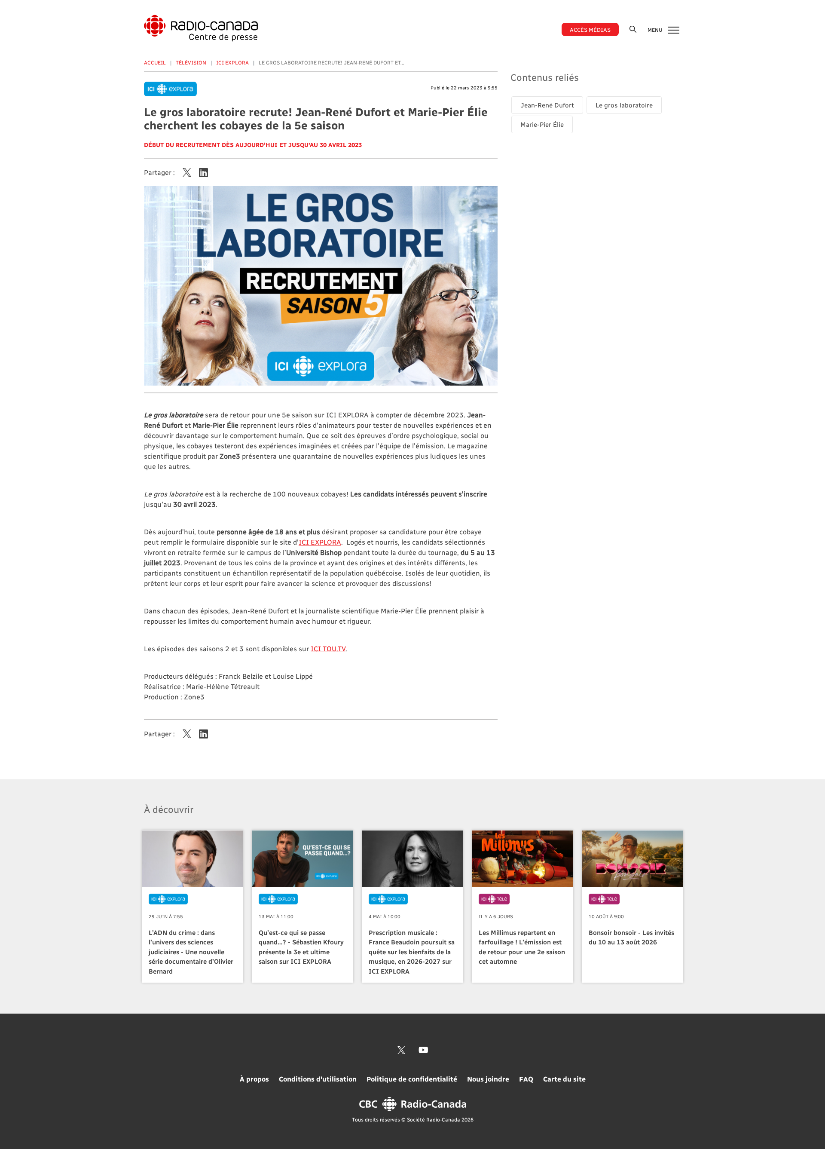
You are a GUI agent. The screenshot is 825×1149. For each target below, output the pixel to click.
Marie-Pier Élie (542, 124)
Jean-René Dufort (547, 105)
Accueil (155, 62)
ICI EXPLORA (232, 62)
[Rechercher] (633, 29)
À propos (254, 1079)
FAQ (526, 1079)
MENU (655, 30)
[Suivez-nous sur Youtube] (423, 1050)
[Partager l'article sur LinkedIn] (203, 172)
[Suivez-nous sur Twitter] (401, 1050)
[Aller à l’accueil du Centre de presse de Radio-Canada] (201, 28)
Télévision (191, 62)
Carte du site (564, 1079)
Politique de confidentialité (412, 1079)
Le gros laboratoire (624, 105)
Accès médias (590, 29)
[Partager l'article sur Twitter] (187, 172)
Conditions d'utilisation (318, 1079)
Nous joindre (488, 1079)
